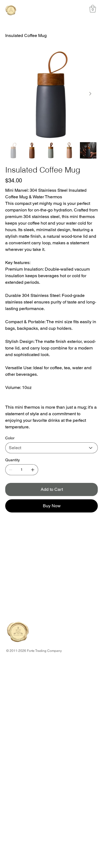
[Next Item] (90, 93)
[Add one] (32, 469)
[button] (93, 8)
